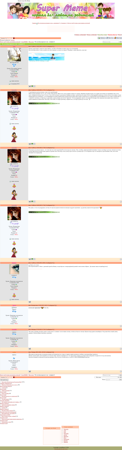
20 (16, 75)
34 (53, 205)
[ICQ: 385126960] (33, 86)
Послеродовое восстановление (8, 412)
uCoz (66, 449)
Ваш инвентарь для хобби (8, 413)
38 (53, 352)
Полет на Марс (5, 393)
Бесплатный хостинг (59, 449)
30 (16, 117)
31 (53, 46)
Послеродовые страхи (7, 410)
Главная (34, 23)
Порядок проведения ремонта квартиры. (12, 419)
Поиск (119, 34)
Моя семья (31, 41)
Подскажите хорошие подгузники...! (11, 402)
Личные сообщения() (80, 34)
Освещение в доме (6, 422)
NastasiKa (13, 40)
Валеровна (66, 439)
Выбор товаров (4, 403)
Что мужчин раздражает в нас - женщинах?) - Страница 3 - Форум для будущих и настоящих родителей (64, 23)
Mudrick (66, 442)
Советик (4, 387)
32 (53, 90)
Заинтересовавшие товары (8, 404)
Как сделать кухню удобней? (9, 416)
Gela (65, 432)
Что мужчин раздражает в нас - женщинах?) (45, 41)
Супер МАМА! (24, 41)
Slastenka (66, 429)
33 (53, 147)
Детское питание (4, 400)
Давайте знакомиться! (5, 383)
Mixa (65, 437)
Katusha (66, 440)
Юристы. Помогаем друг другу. (9, 384)
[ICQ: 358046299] (33, 144)
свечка (65, 435)
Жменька (66, 436)
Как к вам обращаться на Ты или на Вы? (12, 382)
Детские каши (5, 399)
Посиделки (3, 389)
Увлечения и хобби (5, 414)
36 (55, 305)
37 (53, 329)
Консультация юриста (5, 386)
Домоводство (3, 417)
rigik (65, 430)
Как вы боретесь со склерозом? (9, 396)
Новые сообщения (92, 34)
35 (53, 263)
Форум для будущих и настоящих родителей (10, 41)
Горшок (4, 407)
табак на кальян (5, 390)
